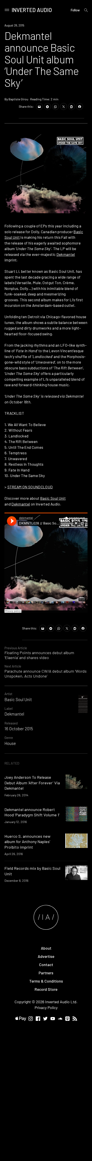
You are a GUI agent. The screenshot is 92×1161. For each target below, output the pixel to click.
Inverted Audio (32, 10)
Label (8, 708)
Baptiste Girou (18, 99)
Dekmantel (65, 254)
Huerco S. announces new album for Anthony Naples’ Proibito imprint (27, 842)
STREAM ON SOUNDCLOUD (30, 487)
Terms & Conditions (46, 981)
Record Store (46, 989)
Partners (46, 972)
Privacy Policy (46, 1007)
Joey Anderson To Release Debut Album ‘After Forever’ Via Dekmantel (32, 783)
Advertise (46, 956)
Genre (8, 738)
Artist (8, 694)
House (10, 743)
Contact (46, 964)
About (46, 948)
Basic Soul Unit (53, 498)
